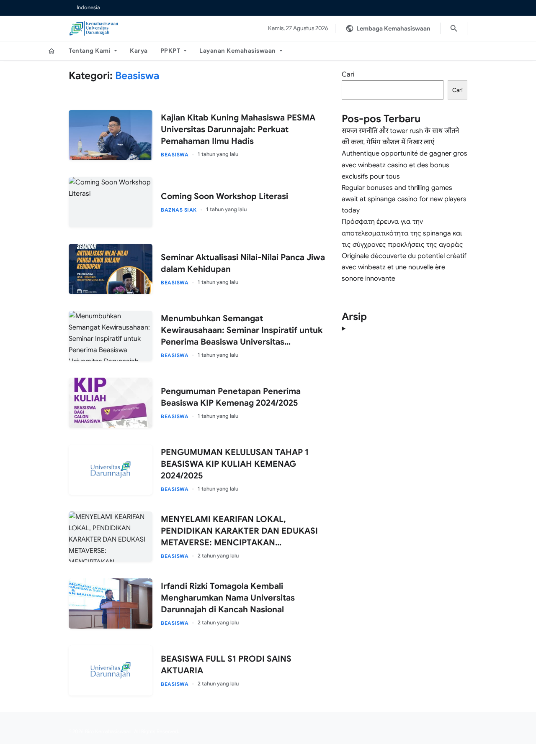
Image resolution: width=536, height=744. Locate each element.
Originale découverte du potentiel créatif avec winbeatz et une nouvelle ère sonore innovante (404, 267)
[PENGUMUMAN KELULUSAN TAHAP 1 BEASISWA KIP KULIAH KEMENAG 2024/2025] (110, 470)
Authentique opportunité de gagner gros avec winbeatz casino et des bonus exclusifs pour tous (404, 164)
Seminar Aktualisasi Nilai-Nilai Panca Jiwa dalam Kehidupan (243, 263)
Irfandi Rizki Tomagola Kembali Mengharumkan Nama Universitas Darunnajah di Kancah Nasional (228, 598)
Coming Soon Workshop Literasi (224, 196)
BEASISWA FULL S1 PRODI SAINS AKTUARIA (226, 665)
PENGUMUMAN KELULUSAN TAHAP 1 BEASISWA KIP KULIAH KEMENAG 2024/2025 (235, 464)
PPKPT (170, 50)
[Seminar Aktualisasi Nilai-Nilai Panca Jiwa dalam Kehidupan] (110, 269)
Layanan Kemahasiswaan (237, 50)
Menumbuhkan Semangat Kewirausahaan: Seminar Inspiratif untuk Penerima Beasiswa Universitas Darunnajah (241, 330)
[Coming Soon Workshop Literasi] (110, 202)
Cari (348, 74)
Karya (139, 50)
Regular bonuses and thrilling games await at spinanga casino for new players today (404, 199)
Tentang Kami (90, 50)
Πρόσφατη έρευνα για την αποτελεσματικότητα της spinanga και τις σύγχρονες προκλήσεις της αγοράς (402, 232)
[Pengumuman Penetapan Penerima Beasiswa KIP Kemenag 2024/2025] (110, 403)
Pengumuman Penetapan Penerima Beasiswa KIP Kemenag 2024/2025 (231, 397)
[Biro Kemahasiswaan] (94, 28)
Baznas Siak (179, 210)
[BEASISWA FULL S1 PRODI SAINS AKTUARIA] (110, 670)
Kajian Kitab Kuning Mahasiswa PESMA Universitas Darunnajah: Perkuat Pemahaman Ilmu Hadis (238, 129)
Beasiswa (174, 154)
